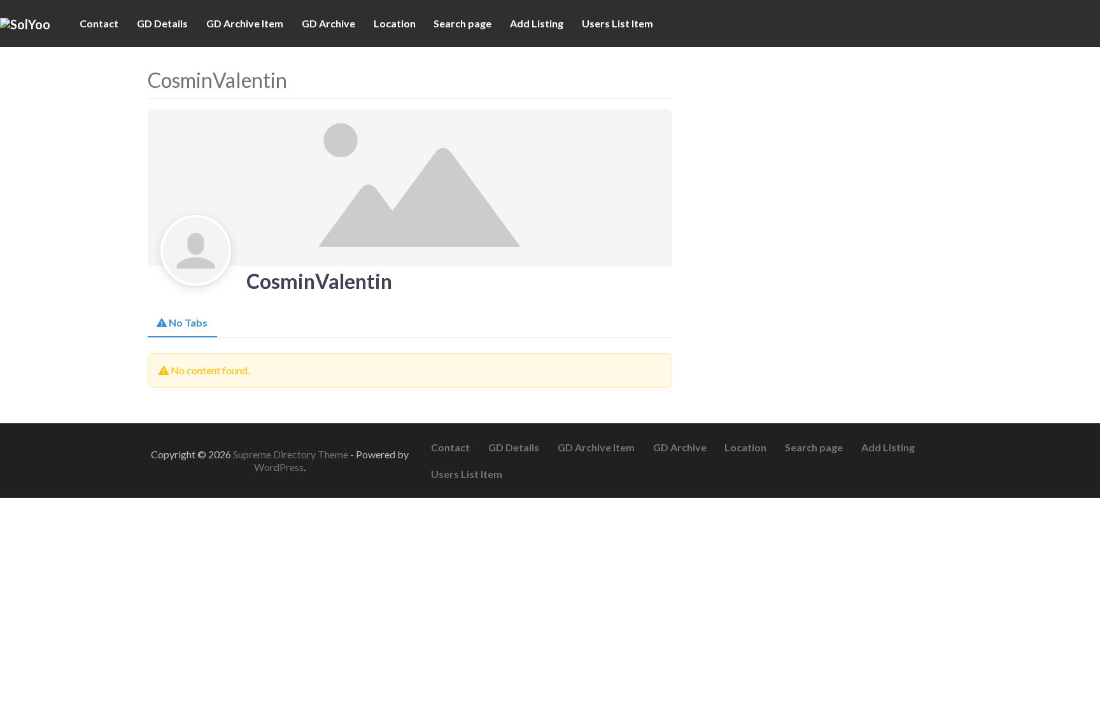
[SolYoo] (25, 23)
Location (395, 23)
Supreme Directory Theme (291, 454)
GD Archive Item (244, 23)
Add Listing (536, 23)
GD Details (162, 23)
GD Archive (328, 23)
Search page (462, 23)
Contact (99, 23)
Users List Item (617, 23)
